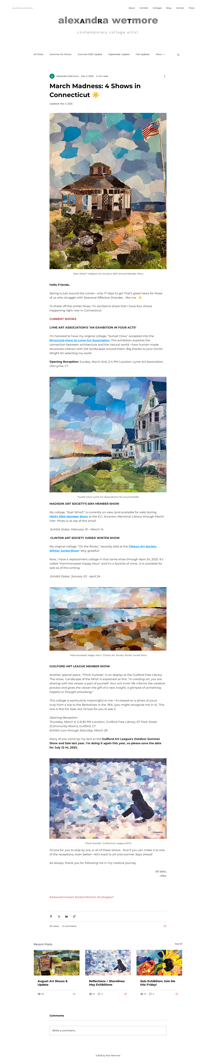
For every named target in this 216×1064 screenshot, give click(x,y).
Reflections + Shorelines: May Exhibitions (107, 982)
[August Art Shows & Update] (57, 963)
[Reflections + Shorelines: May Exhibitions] (108, 963)
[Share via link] (74, 916)
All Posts (38, 54)
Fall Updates (143, 54)
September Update (119, 54)
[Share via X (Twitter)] (58, 916)
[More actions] (165, 76)
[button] (178, 54)
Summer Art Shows (60, 54)
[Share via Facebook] (50, 916)
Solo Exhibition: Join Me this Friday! (157, 982)
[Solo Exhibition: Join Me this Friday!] (159, 963)
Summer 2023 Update (90, 54)
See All (178, 943)
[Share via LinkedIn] (66, 916)
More (159, 54)
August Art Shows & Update (53, 982)
